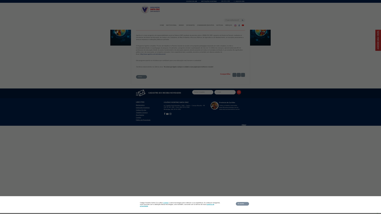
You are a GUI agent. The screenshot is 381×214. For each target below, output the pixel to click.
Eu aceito (241, 203)
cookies (165, 203)
